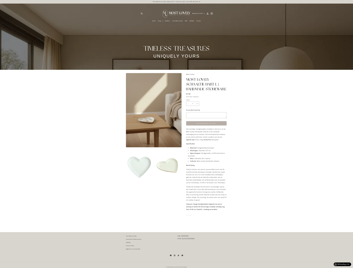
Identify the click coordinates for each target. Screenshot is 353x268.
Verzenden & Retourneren (133, 239)
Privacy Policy (130, 245)
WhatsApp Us (343, 264)
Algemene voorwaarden (133, 249)
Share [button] (189, 215)
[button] (142, 14)
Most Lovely (174, 267)
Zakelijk (128, 242)
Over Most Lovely (131, 236)
